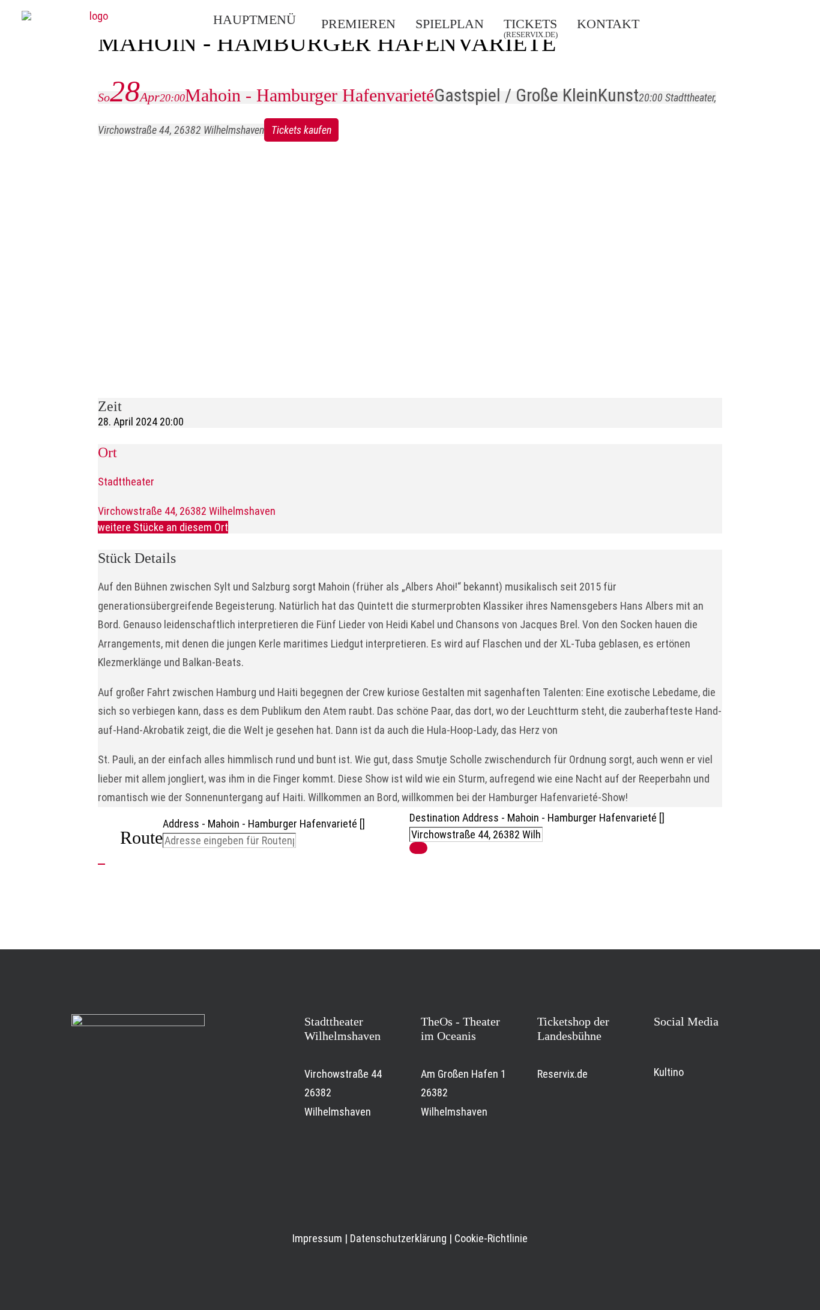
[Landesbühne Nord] (94, 20)
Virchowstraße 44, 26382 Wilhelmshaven (187, 511)
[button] (686, 23)
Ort (107, 452)
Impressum (317, 1238)
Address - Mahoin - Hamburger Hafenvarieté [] (264, 823)
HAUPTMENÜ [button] (254, 19)
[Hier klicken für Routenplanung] (418, 848)
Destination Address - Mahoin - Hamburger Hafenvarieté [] (537, 817)
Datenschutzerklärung (398, 1238)
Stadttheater (126, 481)
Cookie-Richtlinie (491, 1238)
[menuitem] (261, 20)
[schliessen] (101, 864)
